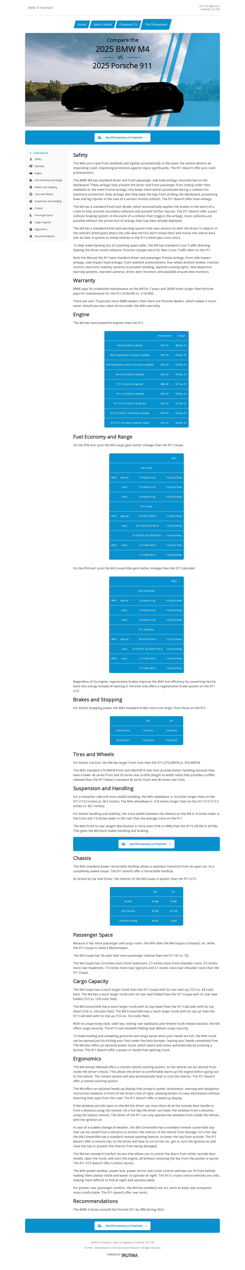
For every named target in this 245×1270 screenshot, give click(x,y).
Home (82, 24)
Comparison (40, 153)
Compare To (128, 24)
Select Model (102, 24)
